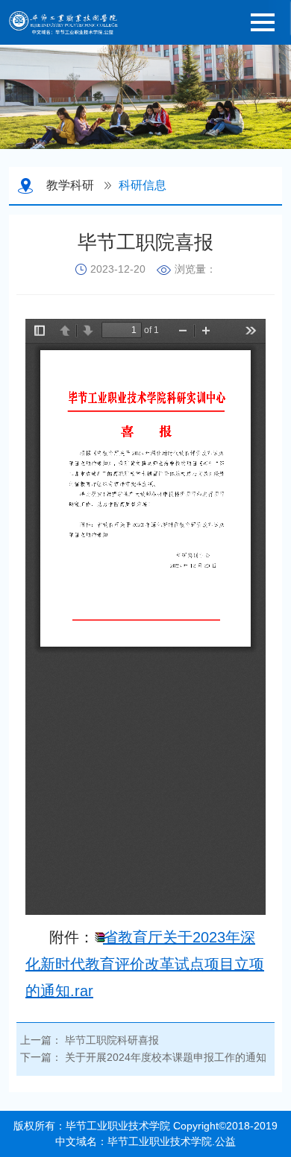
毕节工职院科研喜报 (112, 1040)
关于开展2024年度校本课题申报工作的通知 (165, 1057)
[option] (145, 97)
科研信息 (142, 185)
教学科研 (70, 185)
